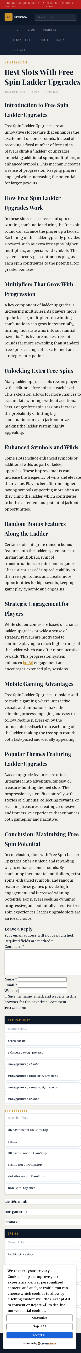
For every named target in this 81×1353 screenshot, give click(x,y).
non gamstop (16, 1212)
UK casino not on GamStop (27, 1153)
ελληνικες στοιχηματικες (25, 1052)
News (31, 30)
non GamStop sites (21, 1188)
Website (11, 991)
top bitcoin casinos (21, 1254)
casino (12, 1141)
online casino (17, 1040)
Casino (61, 40)
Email (11, 985)
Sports (43, 40)
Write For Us (50, 2)
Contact (50, 6)
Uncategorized (16, 62)
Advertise (67, 2)
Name (11, 979)
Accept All (39, 1335)
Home (16, 30)
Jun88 (28, 663)
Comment (14, 946)
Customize (39, 1317)
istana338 (13, 1222)
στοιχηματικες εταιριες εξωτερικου (33, 1075)
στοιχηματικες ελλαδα (23, 1064)
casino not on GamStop (25, 1165)
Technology (21, 40)
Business (49, 30)
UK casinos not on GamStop (28, 1130)
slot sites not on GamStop (26, 1176)
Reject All (39, 1326)
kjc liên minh (16, 1201)
